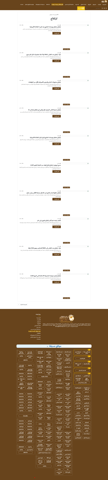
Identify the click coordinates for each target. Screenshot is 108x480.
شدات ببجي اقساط (67, 394)
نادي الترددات (87, 418)
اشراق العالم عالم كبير (59, 363)
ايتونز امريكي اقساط (59, 437)
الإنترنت (99, 4)
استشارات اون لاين (78, 419)
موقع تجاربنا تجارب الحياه (40, 366)
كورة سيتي (40, 457)
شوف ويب (78, 396)
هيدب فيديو (78, 422)
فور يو (59, 440)
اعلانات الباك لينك (59, 359)
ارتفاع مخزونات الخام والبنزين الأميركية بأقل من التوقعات (44, 82)
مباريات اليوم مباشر (49, 385)
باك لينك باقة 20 (40, 358)
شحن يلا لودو (68, 450)
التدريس (68, 362)
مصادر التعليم (59, 373)
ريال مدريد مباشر (48, 389)
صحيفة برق (78, 375)
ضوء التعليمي (87, 375)
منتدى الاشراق (68, 367)
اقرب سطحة (40, 436)
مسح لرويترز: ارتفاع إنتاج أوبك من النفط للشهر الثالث (45, 165)
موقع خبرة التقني (86, 409)
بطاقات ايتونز (59, 454)
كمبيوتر (94, 4)
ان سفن (86, 392)
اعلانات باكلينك (44, 376)
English (48, 4)
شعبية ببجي (68, 454)
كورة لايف (30, 396)
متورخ (86, 412)
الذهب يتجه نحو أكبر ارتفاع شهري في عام (49, 220)
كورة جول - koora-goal (29, 370)
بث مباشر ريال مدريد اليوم (40, 462)
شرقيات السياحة (78, 434)
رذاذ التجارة (78, 425)
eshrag (58, 25)
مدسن (78, 412)
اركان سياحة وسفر (82, 382)
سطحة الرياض (48, 424)
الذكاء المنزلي (83, 4)
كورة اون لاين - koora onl (30, 384)
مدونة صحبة (87, 433)
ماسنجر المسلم (82, 370)
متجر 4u (68, 426)
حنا (67, 469)
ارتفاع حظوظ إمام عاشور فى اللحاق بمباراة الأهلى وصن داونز (44, 193)
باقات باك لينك (59, 355)
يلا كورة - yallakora (21, 384)
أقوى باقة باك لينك (40, 362)
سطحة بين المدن (48, 428)
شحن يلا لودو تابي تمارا (59, 433)
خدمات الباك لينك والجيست (49, 353)
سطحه (40, 423)
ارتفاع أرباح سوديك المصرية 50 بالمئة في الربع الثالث (45, 276)
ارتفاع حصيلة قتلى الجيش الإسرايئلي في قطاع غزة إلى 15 (44, 110)
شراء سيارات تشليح (49, 445)
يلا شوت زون (30, 449)
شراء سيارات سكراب (40, 441)
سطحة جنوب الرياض (49, 437)
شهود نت (78, 428)
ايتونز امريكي (59, 402)
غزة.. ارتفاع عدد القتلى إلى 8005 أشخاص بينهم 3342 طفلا (44, 248)
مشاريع (40, 369)
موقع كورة (25, 415)
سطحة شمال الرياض (49, 432)
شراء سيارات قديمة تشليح (44, 452)
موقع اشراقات (87, 379)
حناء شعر (59, 465)
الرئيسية (104, 4)
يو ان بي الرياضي (59, 380)
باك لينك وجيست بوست (68, 375)
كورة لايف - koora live (29, 432)
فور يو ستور (59, 422)
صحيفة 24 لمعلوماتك (40, 4)
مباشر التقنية (78, 430)
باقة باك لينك (87, 363)
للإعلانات (32, 477)
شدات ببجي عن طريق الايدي (59, 428)
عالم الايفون (86, 403)
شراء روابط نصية (67, 355)
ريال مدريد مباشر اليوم (29, 352)
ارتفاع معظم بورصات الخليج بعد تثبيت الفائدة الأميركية (45, 27)
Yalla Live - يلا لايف (21, 379)
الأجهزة (89, 4)
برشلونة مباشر (40, 385)
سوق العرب (48, 357)
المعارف (87, 422)
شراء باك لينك (68, 351)
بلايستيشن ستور (67, 457)
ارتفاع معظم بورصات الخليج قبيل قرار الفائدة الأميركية (45, 137)
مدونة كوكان (78, 403)
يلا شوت (49, 381)
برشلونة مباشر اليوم (21, 352)
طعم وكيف (86, 428)
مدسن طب (59, 371)
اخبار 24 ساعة (59, 383)
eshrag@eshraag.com (60, 326)
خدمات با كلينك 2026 (48, 366)
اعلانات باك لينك (48, 373)
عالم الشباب (82, 358)
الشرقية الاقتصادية (78, 399)
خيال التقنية (86, 396)
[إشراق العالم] (104, 1)
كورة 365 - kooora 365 (29, 388)
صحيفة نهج (86, 405)
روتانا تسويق (87, 415)
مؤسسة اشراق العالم (29, 4)
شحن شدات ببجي (67, 445)
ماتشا (59, 469)
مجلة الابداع (78, 415)
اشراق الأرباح (78, 437)
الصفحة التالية (23, 304)
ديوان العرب (48, 369)
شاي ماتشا (67, 472)
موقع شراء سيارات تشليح (40, 445)
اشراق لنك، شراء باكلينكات (67, 359)
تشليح (48, 440)
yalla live (25, 360)
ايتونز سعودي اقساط (68, 407)
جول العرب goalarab (48, 461)
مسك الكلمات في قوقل (87, 388)
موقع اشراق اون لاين (78, 379)
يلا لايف (44, 466)
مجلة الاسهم (87, 398)
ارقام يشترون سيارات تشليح (49, 449)
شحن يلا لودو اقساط (59, 407)
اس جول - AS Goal (21, 388)
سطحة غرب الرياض (40, 432)
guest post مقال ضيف (40, 352)
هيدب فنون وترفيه (67, 388)
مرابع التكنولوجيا (78, 392)
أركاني (86, 430)
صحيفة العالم (59, 387)
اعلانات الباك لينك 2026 (59, 367)
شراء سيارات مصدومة (40, 449)
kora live (21, 393)
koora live (21, 373)
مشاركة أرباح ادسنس (69, 4)
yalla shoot (40, 381)
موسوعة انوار (87, 437)
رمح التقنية (86, 425)
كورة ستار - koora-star (21, 366)
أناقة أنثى (78, 408)
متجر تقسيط (59, 414)
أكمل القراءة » (56, 33)
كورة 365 (49, 457)
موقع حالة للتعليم (67, 384)
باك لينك (77, 4)
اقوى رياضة (67, 371)
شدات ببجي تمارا (59, 394)
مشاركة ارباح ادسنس (78, 352)
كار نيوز (78, 405)
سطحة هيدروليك (40, 428)
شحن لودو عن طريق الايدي (59, 450)
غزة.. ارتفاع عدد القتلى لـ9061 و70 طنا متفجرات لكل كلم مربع (43, 54)
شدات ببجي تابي (59, 398)
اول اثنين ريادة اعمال (87, 352)
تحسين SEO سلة (78, 364)
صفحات (21, 4)
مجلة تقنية (67, 379)
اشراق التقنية (78, 387)
